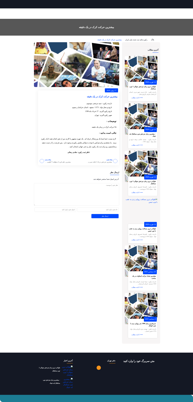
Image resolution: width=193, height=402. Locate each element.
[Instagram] (99, 368)
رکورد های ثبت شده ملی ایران (136, 40)
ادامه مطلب (135, 98)
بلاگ (152, 40)
